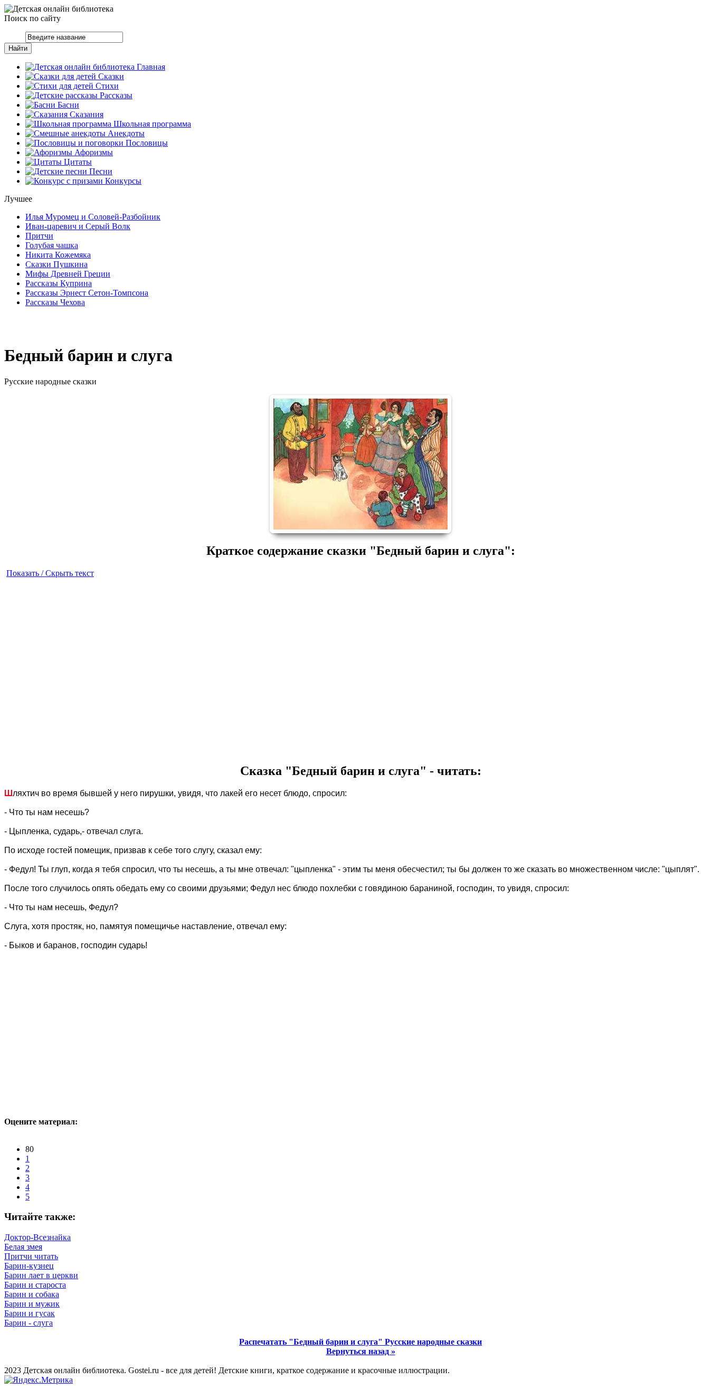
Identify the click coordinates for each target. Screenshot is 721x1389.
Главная (150, 66)
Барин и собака (31, 1294)
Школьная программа (151, 123)
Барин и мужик (32, 1303)
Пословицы (146, 142)
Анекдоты (125, 133)
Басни (67, 104)
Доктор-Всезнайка (37, 1237)
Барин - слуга (28, 1322)
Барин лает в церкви (41, 1275)
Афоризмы (92, 152)
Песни (99, 171)
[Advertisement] (360, 670)
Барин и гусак (29, 1313)
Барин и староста (35, 1284)
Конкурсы (122, 180)
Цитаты (77, 161)
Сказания (85, 114)
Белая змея (23, 1246)
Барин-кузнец (29, 1265)
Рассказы (115, 95)
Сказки (110, 76)
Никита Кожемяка (58, 254)
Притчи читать (31, 1256)
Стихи (106, 85)
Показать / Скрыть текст (50, 573)
